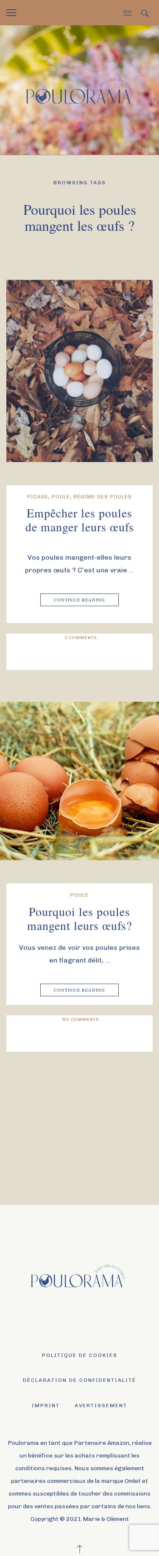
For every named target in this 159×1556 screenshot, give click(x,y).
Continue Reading (79, 600)
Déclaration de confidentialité (79, 1380)
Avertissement (101, 1405)
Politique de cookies (79, 1355)
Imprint (46, 1405)
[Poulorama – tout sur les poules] (79, 89)
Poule (61, 497)
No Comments (80, 1019)
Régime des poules (102, 497)
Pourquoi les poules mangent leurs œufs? (79, 918)
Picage (37, 497)
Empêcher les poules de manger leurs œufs (79, 520)
